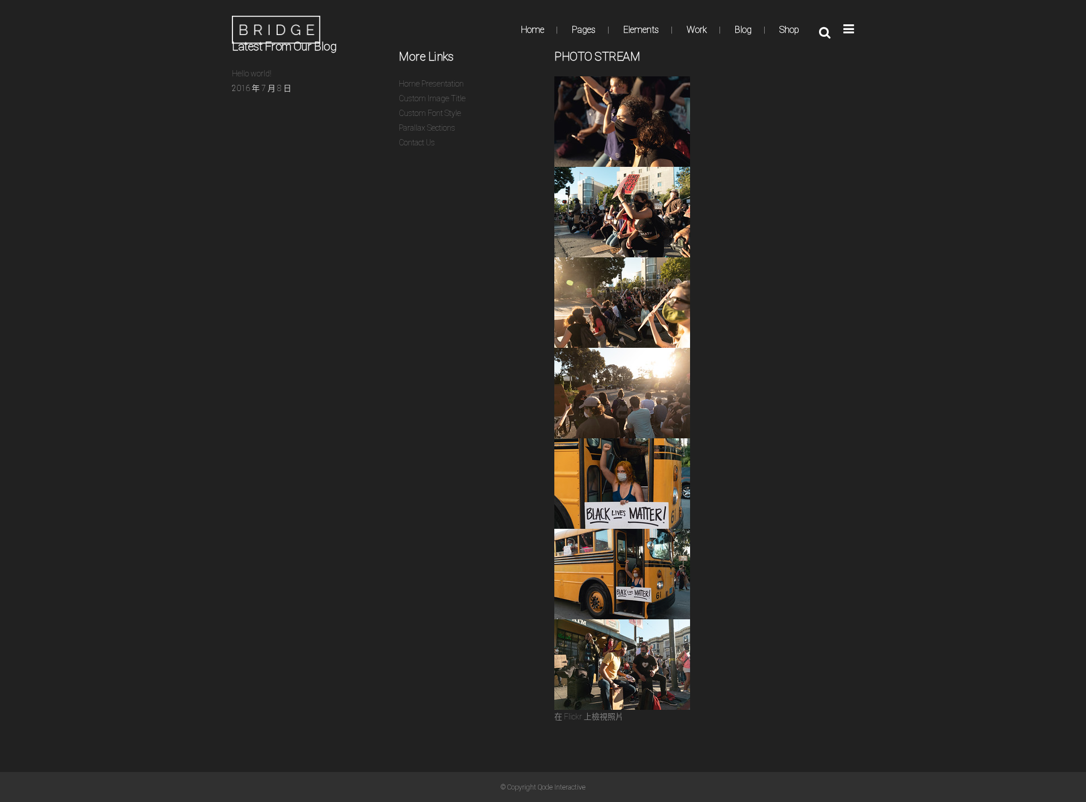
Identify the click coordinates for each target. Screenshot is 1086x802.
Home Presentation (431, 83)
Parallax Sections (427, 127)
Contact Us (417, 142)
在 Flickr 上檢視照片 (588, 716)
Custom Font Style (430, 113)
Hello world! (252, 73)
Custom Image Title (432, 98)
